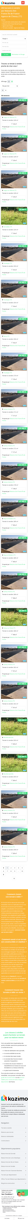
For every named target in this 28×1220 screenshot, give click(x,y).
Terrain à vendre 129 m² (10, 157)
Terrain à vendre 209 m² (10, 850)
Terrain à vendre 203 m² (10, 813)
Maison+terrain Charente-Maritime (11, 1170)
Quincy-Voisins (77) (9, 409)
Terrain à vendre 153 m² (10, 266)
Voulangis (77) (8, 263)
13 (22, 871)
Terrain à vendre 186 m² (10, 594)
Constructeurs (5, 1141)
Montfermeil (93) (8, 737)
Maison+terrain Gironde (8, 1153)
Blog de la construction (8, 1183)
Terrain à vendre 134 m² (10, 230)
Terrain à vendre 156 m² (10, 339)
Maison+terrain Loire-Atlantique (10, 1158)
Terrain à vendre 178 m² (10, 485)
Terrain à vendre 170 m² (10, 375)
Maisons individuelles (7, 1136)
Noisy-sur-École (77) (9, 628)
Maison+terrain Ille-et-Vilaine (9, 1162)
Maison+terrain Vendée (8, 1166)
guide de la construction (8, 1077)
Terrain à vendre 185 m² (10, 521)
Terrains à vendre (6, 1128)
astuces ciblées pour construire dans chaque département (12, 1080)
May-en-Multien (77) (9, 518)
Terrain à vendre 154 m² (10, 302)
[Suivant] (3, 874)
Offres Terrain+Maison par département (13, 1179)
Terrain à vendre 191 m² (10, 667)
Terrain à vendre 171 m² (10, 412)
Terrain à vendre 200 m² (10, 740)
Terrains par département (8, 1175)
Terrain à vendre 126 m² (10, 120)
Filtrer (6, 54)
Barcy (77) (6, 336)
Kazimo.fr (13, 976)
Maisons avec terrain (7, 1132)
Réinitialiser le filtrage (18, 54)
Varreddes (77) (8, 227)
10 (14, 878)
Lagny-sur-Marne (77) (10, 117)
